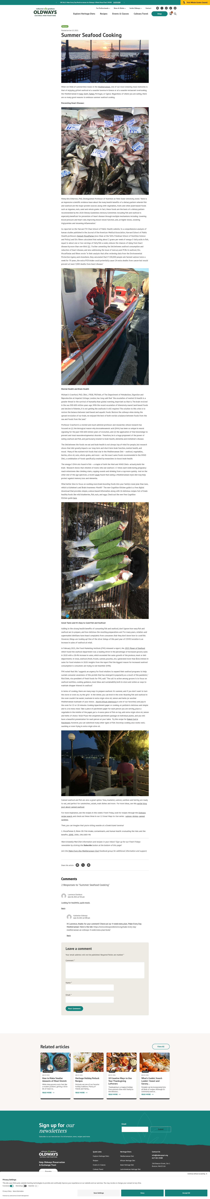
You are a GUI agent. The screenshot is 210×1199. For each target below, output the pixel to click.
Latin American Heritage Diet (130, 1169)
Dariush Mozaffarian (85, 236)
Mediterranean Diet (127, 1156)
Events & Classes (120, 13)
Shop (159, 13)
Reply (63, 908)
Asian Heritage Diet (127, 1165)
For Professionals (102, 8)
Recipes (103, 13)
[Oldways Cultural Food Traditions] (157, 8)
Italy (81, 94)
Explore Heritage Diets (84, 13)
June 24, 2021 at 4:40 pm (81, 918)
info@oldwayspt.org (160, 1155)
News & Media (119, 8)
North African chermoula (106, 701)
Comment (70, 960)
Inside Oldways (135, 8)
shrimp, (135, 816)
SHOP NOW (116, 2)
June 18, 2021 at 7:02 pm (76, 897)
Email (69, 995)
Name (69, 983)
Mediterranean (104, 87)
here (75, 498)
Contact (148, 8)
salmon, (128, 816)
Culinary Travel (141, 13)
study (97, 475)
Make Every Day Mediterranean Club (83, 851)
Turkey (91, 94)
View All (160, 1046)
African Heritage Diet (127, 1160)
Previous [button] (56, 2)
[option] (90, 2)
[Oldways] (45, 11)
